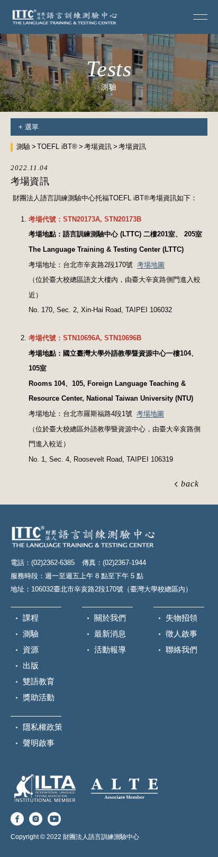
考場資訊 (98, 147)
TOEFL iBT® (57, 147)
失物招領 (181, 617)
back (190, 483)
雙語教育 (38, 681)
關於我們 (110, 617)
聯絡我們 (181, 649)
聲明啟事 (38, 742)
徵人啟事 (181, 633)
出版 (31, 665)
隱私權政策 (42, 726)
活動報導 (110, 649)
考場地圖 (151, 265)
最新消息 (110, 633)
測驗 (23, 147)
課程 (31, 617)
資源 (31, 649)
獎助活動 (38, 697)
